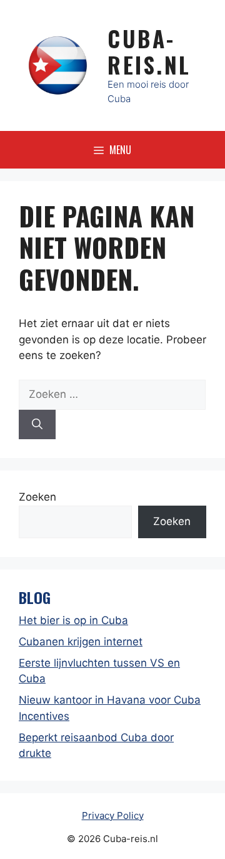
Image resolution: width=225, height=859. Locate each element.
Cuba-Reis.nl (149, 51)
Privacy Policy (113, 815)
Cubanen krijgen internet (80, 641)
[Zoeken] (37, 425)
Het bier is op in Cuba (73, 620)
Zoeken (37, 497)
